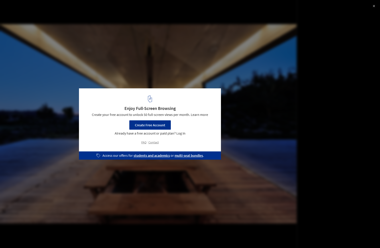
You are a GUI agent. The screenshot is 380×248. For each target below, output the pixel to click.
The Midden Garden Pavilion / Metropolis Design (58, 8)
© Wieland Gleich (17, 15)
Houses (13, 236)
